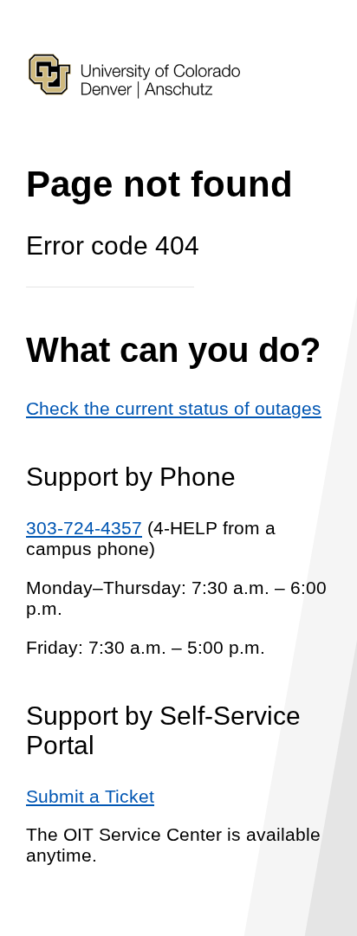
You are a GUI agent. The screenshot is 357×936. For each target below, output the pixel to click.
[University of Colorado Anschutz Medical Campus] (134, 129)
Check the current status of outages (173, 408)
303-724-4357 (84, 528)
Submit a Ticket (90, 796)
